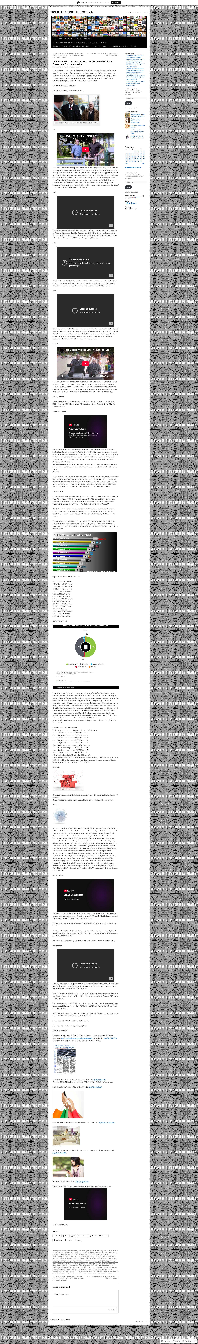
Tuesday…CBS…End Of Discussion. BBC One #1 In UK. (119, 46)
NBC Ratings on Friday (80, 1267)
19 (126, 159)
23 (138, 159)
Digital (94, 1264)
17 (141, 156)
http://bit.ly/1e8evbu (99, 1079)
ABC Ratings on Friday (77, 1258)
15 (135, 156)
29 (135, 161)
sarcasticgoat (134, 136)
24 (141, 159)
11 (144, 154)
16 (138, 156)
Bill (132, 125)
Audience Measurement (70, 1260)
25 (144, 159)
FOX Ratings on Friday (63, 1265)
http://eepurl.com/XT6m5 (107, 1122)
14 (132, 156)
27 (129, 161)
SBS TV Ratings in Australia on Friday (80, 1269)
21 (132, 159)
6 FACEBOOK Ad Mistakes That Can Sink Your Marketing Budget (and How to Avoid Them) (135, 77)
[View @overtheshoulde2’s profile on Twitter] (129, 203)
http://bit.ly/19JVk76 (110, 1038)
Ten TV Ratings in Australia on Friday (96, 1271)
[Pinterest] (132, 203)
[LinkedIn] (134, 203)
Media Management (83, 1254)
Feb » (143, 163)
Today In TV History (101, 1256)
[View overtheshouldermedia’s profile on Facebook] (127, 203)
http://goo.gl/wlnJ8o (82, 1181)
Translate (137, 197)
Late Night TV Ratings (71, 1254)
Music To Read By (94, 1254)
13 (129, 156)
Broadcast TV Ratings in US (71, 1252)
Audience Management (84, 1251)
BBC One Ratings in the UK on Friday (106, 1260)
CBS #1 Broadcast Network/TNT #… (135, 121)
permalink (110, 1273)
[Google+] (136, 203)
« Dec (126, 163)
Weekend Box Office (58, 1258)
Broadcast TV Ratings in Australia (100, 1251)
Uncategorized (111, 1256)
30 (138, 161)
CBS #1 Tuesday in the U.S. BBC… (137, 137)
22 (135, 159)
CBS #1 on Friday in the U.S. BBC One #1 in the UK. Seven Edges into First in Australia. (83, 63)
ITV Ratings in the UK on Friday (88, 1265)
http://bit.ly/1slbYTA (59, 1153)
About (60, 39)
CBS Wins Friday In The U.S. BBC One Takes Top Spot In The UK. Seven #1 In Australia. (80, 43)
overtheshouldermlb (75, 67)
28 (132, 161)
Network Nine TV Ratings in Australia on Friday (101, 1267)
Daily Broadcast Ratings (96, 1252)
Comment (111, 1309)
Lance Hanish (102, 1265)
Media (108, 1265)
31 (141, 161)
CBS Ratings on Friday (95, 1262)
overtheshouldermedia (133, 167)
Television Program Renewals (75, 1256)
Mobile (72, 1267)
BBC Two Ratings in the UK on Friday (63, 1262)
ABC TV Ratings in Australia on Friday (94, 1258)
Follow (128, 103)
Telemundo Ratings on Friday (61, 1271)
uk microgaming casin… (137, 119)
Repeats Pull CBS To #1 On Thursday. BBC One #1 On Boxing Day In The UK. (76, 46)
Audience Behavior (58, 1260)
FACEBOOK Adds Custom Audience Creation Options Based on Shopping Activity (135, 83)
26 (126, 161)
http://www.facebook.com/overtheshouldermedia (76, 1038)
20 (129, 159)
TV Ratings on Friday (62, 1273)
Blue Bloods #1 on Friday (81, 1262)
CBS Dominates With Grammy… (138, 115)
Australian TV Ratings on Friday (86, 1260)
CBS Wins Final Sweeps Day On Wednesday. (77, 39)
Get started (115, 2)
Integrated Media (74, 1265)
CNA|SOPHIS (84, 1264)
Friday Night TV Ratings (110, 1252)
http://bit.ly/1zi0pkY (95, 1087)
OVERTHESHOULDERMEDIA (72, 12)
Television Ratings (90, 1256)
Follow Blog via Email (132, 89)
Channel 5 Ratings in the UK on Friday (69, 1264)
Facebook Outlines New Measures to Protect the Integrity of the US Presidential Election (135, 64)
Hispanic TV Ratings (58, 1254)
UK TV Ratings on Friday (76, 1273)
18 (144, 156)
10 (141, 154)
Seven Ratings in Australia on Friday (102, 1269)
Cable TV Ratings (84, 1252)
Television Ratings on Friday (77, 1271)
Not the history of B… (136, 130)
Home (54, 39)
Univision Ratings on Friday (91, 1273)
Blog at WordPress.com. (141, 1322)
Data (90, 1264)
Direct (98, 1264)
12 (126, 156)
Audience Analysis (71, 1251)
